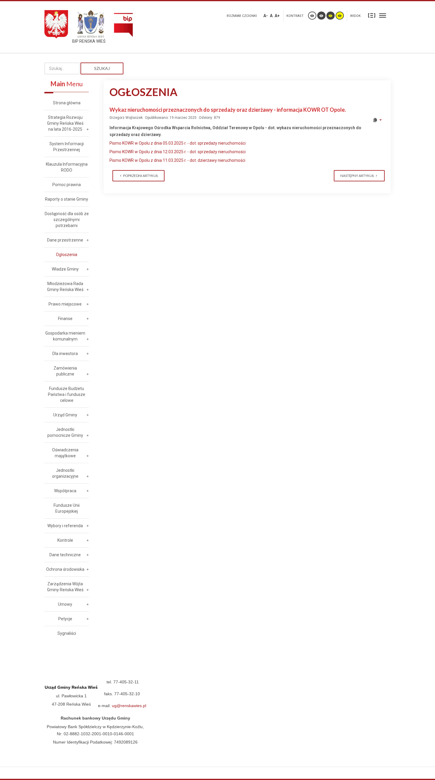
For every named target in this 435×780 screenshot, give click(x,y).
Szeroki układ (383, 15)
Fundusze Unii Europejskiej (67, 508)
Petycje (65, 618)
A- (265, 15)
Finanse (65, 318)
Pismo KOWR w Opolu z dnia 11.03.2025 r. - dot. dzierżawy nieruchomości (177, 160)
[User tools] (377, 120)
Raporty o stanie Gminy (66, 199)
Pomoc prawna (66, 184)
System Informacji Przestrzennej (66, 146)
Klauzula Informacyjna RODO (67, 167)
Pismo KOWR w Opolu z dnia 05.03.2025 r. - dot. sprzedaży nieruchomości (177, 143)
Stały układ (372, 15)
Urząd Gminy (65, 415)
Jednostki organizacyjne (65, 473)
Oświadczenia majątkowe (65, 452)
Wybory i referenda (65, 525)
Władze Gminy (65, 269)
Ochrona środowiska (65, 569)
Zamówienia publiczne (65, 371)
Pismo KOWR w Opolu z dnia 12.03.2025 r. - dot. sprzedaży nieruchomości (177, 151)
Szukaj (102, 68)
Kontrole (65, 540)
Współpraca (65, 490)
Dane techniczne (65, 554)
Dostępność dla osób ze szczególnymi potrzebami (67, 219)
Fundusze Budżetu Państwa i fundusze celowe (66, 394)
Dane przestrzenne (65, 240)
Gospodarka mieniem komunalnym (65, 336)
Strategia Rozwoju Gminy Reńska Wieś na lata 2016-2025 (65, 123)
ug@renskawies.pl (129, 705)
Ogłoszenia (66, 254)
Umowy (65, 604)
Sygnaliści (66, 633)
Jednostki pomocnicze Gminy (65, 432)
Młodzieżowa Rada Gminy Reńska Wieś (65, 286)
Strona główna (66, 102)
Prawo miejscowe (65, 304)
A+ (277, 15)
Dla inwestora (65, 353)
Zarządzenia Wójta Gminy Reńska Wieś (65, 586)
